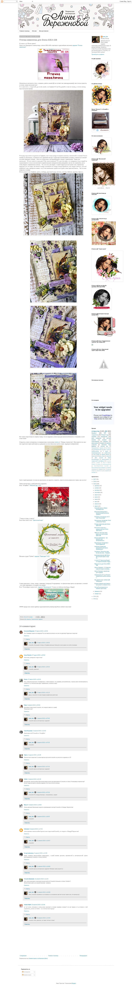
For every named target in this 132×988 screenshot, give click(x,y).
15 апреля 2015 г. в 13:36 (38, 904)
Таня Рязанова (28, 731)
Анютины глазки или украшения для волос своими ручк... (101, 548)
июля (96, 497)
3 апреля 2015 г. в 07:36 (43, 792)
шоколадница (95, 441)
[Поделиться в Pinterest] (44, 617)
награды (94, 472)
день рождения (96, 438)
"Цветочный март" (38, 520)
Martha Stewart (105, 454)
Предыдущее (83, 955)
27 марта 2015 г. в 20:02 (38, 655)
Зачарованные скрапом (98, 448)
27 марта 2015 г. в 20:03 (43, 667)
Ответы (28, 639)
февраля (97, 591)
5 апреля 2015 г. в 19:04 (35, 805)
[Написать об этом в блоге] (38, 617)
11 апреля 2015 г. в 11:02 (41, 879)
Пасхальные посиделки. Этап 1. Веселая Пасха (103, 521)
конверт (104, 440)
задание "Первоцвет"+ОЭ (41, 556)
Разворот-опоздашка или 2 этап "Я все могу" (102, 517)
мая (96, 501)
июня (96, 499)
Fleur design (96, 454)
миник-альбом (105, 459)
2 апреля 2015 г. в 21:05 (34, 755)
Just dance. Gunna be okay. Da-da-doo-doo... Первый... (102, 552)
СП (105, 433)
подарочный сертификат (98, 461)
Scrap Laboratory (29, 853)
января (97, 593)
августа (97, 494)
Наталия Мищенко (29, 631)
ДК (25, 619)
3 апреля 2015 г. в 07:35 (43, 742)
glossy (99, 464)
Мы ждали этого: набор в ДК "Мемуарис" (102, 580)
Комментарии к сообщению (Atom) (38, 958)
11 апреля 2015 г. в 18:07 (43, 840)
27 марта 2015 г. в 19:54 (41, 631)
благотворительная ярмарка (98, 467)
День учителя (99, 457)
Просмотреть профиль (98, 54)
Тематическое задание (37, 619)
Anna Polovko (28, 655)
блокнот (94, 433)
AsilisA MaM (27, 904)
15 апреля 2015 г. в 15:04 (43, 918)
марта (96, 506)
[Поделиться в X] (40, 617)
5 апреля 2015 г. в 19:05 (43, 816)
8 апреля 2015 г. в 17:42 (36, 829)
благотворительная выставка (101, 465)
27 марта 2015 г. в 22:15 (43, 692)
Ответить (26, 636)
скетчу (57, 442)
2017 (94, 479)
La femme (108, 448)
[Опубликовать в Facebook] (42, 617)
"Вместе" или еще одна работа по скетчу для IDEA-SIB (101, 534)
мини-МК (109, 456)
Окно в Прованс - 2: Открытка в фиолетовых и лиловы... (103, 568)
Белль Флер (102, 456)
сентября (97, 492)
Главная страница (24, 31)
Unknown (26, 829)
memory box (104, 446)
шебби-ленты (107, 452)
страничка (95, 435)
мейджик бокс (102, 469)
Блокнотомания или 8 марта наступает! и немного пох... (103, 584)
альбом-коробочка (106, 464)
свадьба (102, 443)
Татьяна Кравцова (29, 879)
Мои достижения (43, 31)
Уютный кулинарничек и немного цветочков (101, 588)
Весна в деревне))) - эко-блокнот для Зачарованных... (101, 539)
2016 (94, 481)
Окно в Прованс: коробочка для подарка (102, 571)
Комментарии (27, 975)
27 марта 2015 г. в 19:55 (43, 642)
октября (97, 490)
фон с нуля (106, 449)
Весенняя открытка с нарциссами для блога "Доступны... (101, 529)
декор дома (95, 443)
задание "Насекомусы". (45, 587)
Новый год (104, 435)
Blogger (74, 983)
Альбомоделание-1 (96, 452)
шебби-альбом (95, 451)
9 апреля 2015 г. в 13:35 (40, 853)
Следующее (23, 955)
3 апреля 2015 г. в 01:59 (34, 779)
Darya (25, 679)
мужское (105, 441)
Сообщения (26, 972)
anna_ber (31, 642)
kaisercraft (94, 456)
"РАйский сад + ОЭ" (35, 485)
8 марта (105, 451)
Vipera (26, 755)
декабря (97, 485)
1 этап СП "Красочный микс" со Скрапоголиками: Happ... (103, 561)
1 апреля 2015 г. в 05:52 (33, 705)
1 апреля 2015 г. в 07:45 (43, 718)
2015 (94, 483)
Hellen (25, 779)
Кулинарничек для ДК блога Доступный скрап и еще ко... (102, 557)
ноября (97, 488)
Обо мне (34, 31)
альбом (94, 436)
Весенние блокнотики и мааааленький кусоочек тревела (102, 513)
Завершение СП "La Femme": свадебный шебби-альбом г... (102, 576)
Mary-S (26, 805)
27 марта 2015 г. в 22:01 (34, 679)
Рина (25, 705)
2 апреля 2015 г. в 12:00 (39, 731)
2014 (94, 596)
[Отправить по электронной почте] (37, 617)
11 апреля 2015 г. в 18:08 (43, 866)
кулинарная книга (97, 449)
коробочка (104, 436)
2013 (94, 598)
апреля (97, 503)
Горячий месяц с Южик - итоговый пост (101, 508)
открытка (28, 619)
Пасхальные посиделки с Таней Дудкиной (101, 543)
